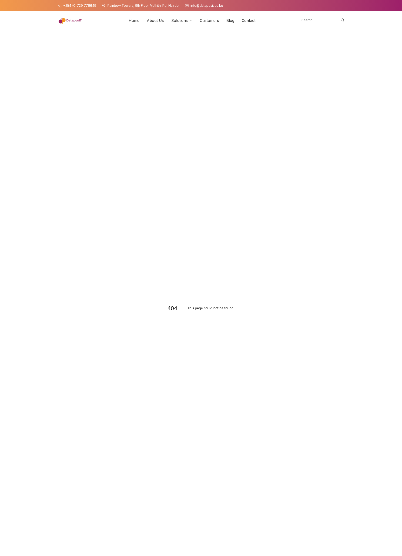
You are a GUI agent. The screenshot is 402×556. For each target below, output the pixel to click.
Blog (230, 20)
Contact (248, 20)
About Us (155, 20)
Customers (209, 20)
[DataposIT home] (70, 20)
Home (134, 20)
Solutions (179, 20)
